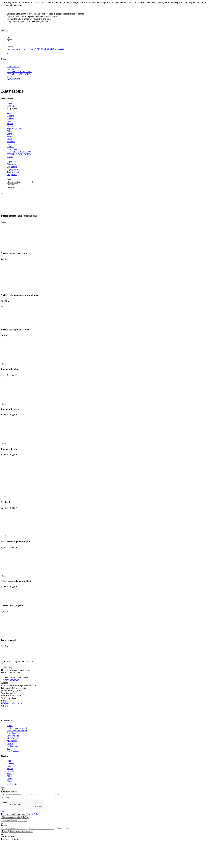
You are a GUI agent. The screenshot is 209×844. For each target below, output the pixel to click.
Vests (9, 113)
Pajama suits (12, 161)
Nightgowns (12, 169)
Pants (9, 136)
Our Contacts (13, 751)
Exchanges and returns (17, 730)
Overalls (10, 146)
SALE (10, 76)
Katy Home (12, 149)
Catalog (10, 69)
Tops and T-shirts (14, 128)
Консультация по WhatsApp (20, 49)
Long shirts (12, 174)
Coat (9, 144)
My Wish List (13, 738)
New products (13, 66)
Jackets (10, 123)
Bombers (11, 141)
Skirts (9, 134)
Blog (9, 748)
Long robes (12, 167)
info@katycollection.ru (11, 703)
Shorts (10, 139)
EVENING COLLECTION (19, 74)
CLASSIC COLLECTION (19, 71)
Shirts (9, 131)
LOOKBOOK (13, 79)
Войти (25, 817)
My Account (12, 741)
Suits (9, 121)
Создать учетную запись (21, 831)
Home (9, 103)
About (10, 725)
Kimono (10, 116)
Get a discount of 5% (11, 817)
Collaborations (13, 746)
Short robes (12, 164)
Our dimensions (14, 733)
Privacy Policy (13, 736)
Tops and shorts (14, 172)
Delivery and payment (17, 728)
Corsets (10, 126)
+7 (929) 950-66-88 (43, 49)
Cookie (10, 743)
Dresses (10, 118)
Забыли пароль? (62, 828)
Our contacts (58, 49)
